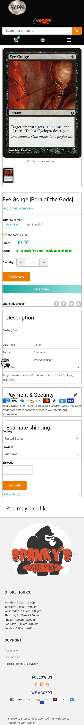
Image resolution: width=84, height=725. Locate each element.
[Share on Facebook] (56, 303)
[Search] (77, 31)
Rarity (6, 352)
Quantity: (8, 262)
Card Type (9, 344)
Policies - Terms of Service (20, 663)
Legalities (9, 367)
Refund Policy (12, 494)
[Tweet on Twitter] (71, 303)
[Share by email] (78, 303)
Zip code (8, 462)
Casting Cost (10, 330)
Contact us (11, 657)
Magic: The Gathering (18, 208)
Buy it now (42, 289)
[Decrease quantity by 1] (21, 262)
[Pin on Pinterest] (64, 303)
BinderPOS (33, 722)
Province (8, 447)
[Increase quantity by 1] (44, 262)
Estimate (14, 485)
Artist (6, 359)
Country (7, 431)
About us (10, 650)
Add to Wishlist (17, 235)
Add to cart (16, 277)
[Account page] (42, 40)
